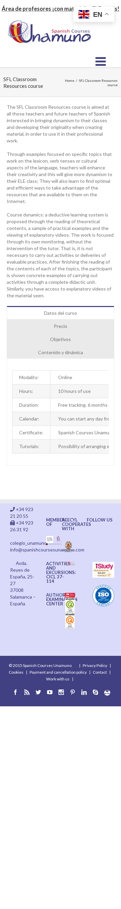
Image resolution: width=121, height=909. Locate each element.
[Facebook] (15, 692)
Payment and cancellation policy (58, 672)
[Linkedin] (84, 692)
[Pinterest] (72, 692)
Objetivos (60, 339)
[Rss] (27, 692)
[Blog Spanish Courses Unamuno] (107, 692)
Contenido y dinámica (60, 352)
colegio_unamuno (28, 543)
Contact (100, 672)
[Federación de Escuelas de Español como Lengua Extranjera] (49, 539)
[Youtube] (49, 692)
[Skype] (95, 692)
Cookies (16, 672)
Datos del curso (60, 313)
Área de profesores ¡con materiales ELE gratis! (60, 8)
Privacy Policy (95, 665)
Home (69, 80)
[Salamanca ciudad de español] (59, 539)
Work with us (58, 678)
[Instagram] (61, 692)
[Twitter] (38, 692)
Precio (60, 326)
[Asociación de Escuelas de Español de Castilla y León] (54, 546)
